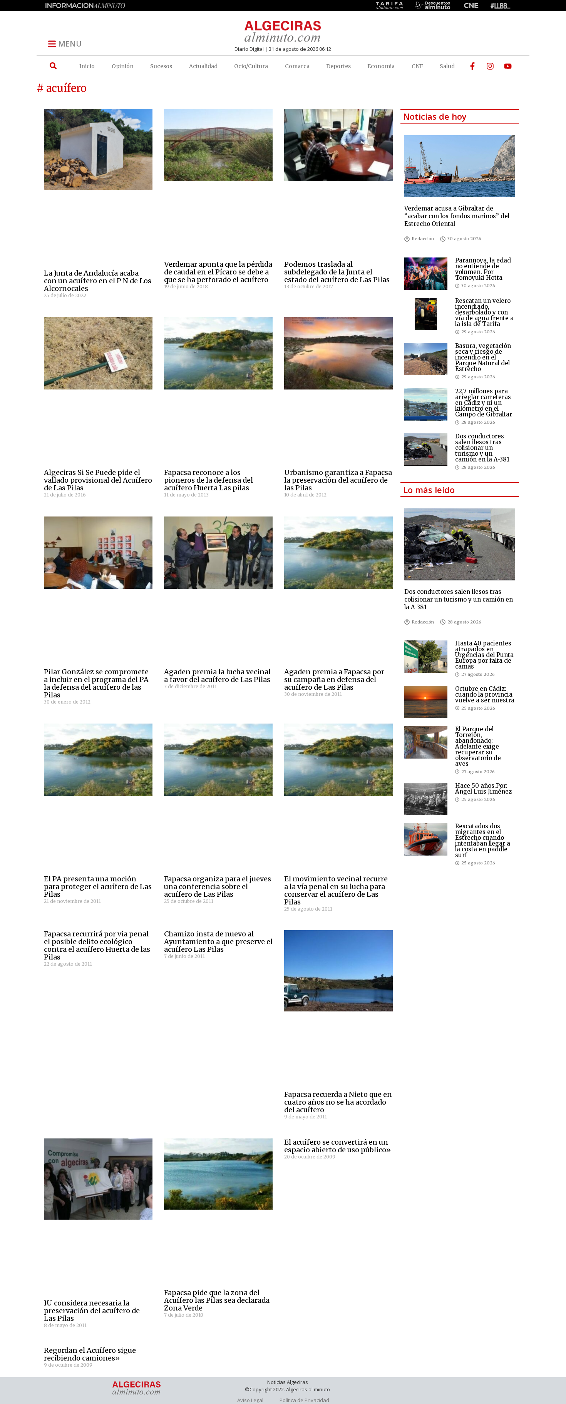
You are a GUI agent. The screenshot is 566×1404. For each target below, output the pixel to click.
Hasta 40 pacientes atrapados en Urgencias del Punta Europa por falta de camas (484, 655)
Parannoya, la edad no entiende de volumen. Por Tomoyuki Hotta (483, 269)
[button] (53, 66)
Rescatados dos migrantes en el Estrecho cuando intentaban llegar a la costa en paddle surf (482, 840)
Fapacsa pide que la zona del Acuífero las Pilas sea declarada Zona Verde (217, 1300)
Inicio (87, 66)
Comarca (297, 66)
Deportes (338, 66)
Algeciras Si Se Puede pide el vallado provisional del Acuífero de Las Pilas (98, 480)
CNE (417, 66)
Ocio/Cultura (251, 66)
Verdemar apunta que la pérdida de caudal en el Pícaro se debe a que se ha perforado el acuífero (218, 272)
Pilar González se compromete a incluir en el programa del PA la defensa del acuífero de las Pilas (96, 683)
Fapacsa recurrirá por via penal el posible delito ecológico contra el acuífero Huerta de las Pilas (97, 945)
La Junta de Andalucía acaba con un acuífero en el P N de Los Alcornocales (97, 281)
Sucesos (161, 66)
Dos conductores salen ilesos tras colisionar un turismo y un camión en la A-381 (482, 448)
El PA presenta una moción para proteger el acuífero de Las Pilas (98, 886)
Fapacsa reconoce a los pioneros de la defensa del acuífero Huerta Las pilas (208, 480)
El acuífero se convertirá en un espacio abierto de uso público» (337, 1146)
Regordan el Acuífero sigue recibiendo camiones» (90, 1354)
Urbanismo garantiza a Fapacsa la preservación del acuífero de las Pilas (338, 480)
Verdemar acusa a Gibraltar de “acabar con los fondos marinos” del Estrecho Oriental (456, 216)
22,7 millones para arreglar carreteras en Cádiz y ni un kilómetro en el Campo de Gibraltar (483, 403)
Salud (447, 66)
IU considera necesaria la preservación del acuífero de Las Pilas (92, 1311)
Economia (381, 66)
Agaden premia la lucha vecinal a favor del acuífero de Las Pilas (217, 675)
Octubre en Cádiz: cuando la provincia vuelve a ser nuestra (484, 694)
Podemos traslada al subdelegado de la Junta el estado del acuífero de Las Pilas (337, 272)
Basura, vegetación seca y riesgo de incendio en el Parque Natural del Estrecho (483, 357)
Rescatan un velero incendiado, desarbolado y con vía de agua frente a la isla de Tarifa (484, 312)
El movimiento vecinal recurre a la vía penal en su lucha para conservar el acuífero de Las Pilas (336, 890)
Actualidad (203, 66)
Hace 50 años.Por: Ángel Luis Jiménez (483, 788)
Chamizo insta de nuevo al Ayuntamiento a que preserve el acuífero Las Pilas (218, 941)
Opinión (123, 66)
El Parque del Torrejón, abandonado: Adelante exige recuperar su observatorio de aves (478, 746)
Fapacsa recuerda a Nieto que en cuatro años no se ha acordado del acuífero (338, 1102)
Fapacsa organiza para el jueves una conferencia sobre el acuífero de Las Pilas (217, 886)
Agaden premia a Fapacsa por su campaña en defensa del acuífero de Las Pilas (334, 679)
